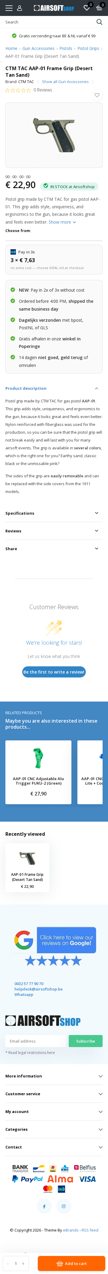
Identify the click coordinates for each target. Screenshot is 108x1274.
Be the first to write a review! (53, 672)
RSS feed (90, 1230)
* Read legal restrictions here (30, 1052)
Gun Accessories (38, 48)
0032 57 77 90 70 (28, 983)
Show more (60, 222)
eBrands (71, 1230)
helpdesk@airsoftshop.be (33, 989)
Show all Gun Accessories (65, 81)
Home (11, 48)
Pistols (65, 48)
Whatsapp (23, 994)
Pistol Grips (88, 48)
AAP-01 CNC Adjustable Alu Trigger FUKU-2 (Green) (38, 781)
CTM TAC (26, 81)
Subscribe (85, 1041)
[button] (53, 35)
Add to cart (76, 1263)
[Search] (100, 22)
